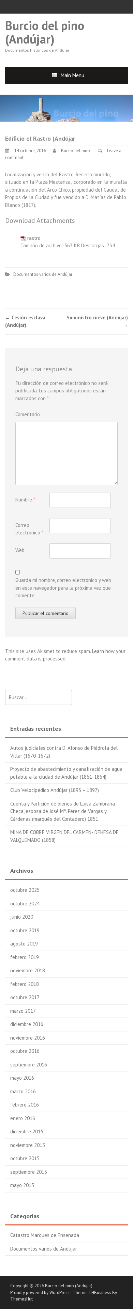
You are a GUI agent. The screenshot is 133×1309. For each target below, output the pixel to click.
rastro (34, 238)
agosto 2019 (24, 943)
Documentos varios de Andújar (42, 274)
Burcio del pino (75, 151)
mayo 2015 (22, 1185)
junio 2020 (21, 917)
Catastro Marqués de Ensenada (44, 1235)
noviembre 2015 (27, 1145)
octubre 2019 (25, 930)
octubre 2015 (25, 1158)
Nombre (25, 499)
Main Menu (72, 75)
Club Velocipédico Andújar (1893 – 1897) (54, 790)
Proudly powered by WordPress (40, 1292)
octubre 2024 (25, 903)
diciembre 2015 (26, 1131)
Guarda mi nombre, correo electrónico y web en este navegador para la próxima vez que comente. (63, 588)
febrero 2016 (24, 1104)
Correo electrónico (29, 529)
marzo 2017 (23, 1011)
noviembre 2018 (27, 970)
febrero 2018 (24, 984)
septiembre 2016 (28, 1064)
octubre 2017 (25, 997)
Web (20, 550)
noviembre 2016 (27, 1037)
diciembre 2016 (26, 1024)
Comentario (27, 414)
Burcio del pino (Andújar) (44, 32)
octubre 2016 (25, 1051)
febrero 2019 (24, 957)
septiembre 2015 (28, 1172)
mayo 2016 (22, 1078)
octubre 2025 (25, 890)
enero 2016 (22, 1118)
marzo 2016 (23, 1091)
